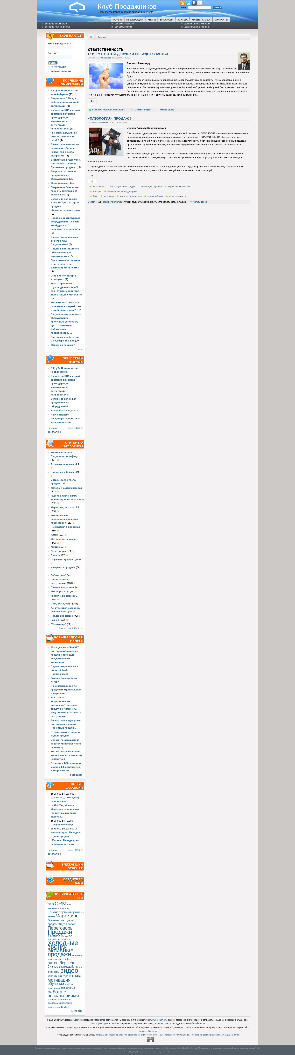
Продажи (60, 931)
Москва (69, 805)
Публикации (134, 19)
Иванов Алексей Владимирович (122, 191)
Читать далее (167, 110)
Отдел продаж (67, 924)
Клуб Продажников (127, 6)
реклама (52, 999)
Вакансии (166, 19)
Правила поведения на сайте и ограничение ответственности (127, 1035)
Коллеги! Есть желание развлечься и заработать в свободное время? (66, 306)
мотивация (59, 980)
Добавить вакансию (124, 24)
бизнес (53, 966)
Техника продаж (60, 935)
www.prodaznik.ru (158, 1020)
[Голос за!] (92, 106)
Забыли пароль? (61, 71)
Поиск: (184, 7)
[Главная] (80, 11)
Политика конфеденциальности (205, 1035)
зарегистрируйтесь (112, 202)
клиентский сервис (59, 976)
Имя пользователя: (59, 43)
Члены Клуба (201, 19)
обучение (56, 983)
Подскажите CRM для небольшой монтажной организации (65, 102)
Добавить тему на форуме (57, 27)
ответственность (177, 196)
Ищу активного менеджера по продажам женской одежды (65, 418)
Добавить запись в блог (56, 24)
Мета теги (76, 1011)
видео (69, 970)
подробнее (76, 775)
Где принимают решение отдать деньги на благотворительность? (65, 264)
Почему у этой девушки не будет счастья (128, 54)
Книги (152, 19)
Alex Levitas (106, 58)
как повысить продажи (131, 196)
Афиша (183, 19)
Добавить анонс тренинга (197, 27)
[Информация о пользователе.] (244, 69)
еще (80, 349)
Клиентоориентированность (69, 912)
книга (76, 976)
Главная (102, 37)
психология (67, 987)
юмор (65, 1006)
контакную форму (99, 1024)
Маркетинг (66, 915)
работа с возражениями (63, 993)
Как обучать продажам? (65, 410)
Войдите (92, 202)
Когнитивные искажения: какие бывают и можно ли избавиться (66, 755)
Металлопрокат (60, 183)
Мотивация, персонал (151, 187)
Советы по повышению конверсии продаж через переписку (66, 744)
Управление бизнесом (179, 187)
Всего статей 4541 (69, 628)
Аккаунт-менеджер (62, 824)
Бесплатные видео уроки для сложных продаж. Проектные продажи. (66, 164)
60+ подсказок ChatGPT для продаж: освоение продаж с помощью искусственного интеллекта (65, 655)
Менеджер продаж (62, 345)
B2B (51, 904)
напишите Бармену (147, 1031)
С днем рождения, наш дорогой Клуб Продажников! (64, 241)
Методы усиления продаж (122, 187)
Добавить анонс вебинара (197, 24)
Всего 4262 (74, 850)
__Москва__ (58, 797)
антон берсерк (61, 962)
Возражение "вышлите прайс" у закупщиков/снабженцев (65, 191)
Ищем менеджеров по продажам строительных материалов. (66, 690)
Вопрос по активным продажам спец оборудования (63, 175)
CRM (60, 903)
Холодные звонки (63, 944)
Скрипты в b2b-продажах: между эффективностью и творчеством (66, 767)
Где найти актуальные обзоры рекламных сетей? (64, 136)
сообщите (189, 1027)
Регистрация (58, 66)
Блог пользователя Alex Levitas (108, 110)
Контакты (221, 19)
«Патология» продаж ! (109, 118)
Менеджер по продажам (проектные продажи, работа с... (65, 813)
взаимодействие (156, 196)
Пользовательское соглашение (174, 1035)
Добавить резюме (123, 27)
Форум (117, 19)
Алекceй (104, 122)
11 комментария (142, 110)
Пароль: (53, 53)
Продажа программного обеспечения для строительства (65, 252)
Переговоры (60, 928)
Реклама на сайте (230, 1035)
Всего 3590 (74, 428)
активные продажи (61, 952)
